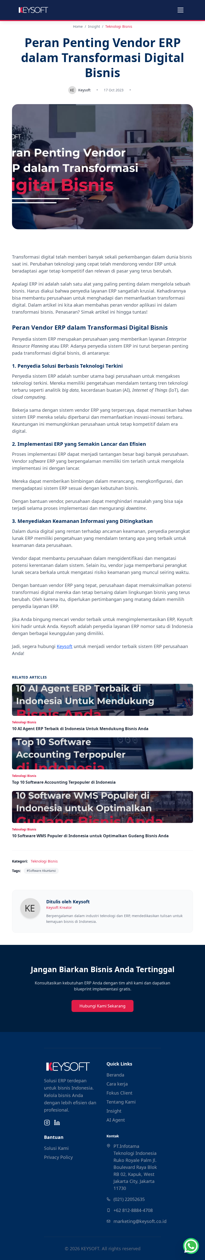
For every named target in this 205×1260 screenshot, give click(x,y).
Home (78, 26)
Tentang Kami (121, 1102)
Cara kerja (117, 1084)
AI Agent (115, 1120)
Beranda (115, 1075)
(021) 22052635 (129, 1199)
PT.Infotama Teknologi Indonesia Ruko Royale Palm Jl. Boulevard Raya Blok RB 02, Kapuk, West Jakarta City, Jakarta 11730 (135, 1167)
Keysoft (64, 646)
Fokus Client (119, 1093)
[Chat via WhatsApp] (191, 1246)
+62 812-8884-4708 (133, 1210)
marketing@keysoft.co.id (140, 1221)
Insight (94, 26)
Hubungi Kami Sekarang (103, 1006)
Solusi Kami (56, 1148)
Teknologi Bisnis (118, 26)
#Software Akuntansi (41, 871)
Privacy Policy (58, 1157)
